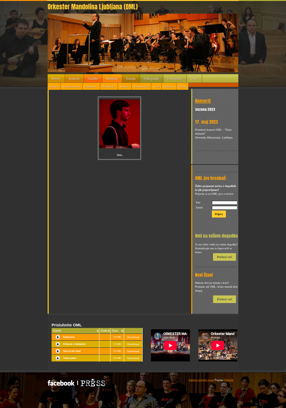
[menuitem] (56, 78)
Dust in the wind (72, 351)
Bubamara (69, 337)
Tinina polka (69, 358)
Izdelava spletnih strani (201, 380)
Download (133, 337)
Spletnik (228, 380)
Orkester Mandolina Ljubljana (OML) (93, 6)
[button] (143, 43)
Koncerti (203, 101)
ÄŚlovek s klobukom (74, 344)
